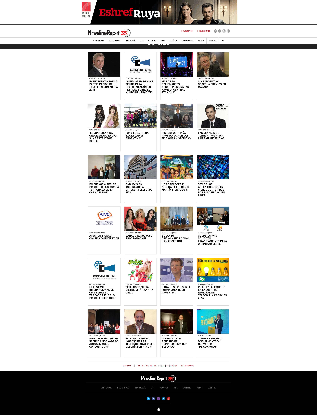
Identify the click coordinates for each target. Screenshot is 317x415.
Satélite (187, 388)
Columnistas (187, 40)
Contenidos (106, 388)
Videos (201, 40)
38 (147, 366)
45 (176, 366)
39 (151, 366)
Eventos (212, 40)
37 (143, 366)
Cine (176, 388)
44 (172, 366)
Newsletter (187, 31)
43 (167, 366)
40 (155, 366)
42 (163, 366)
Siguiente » (189, 366)
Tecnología (140, 388)
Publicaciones (203, 31)
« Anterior (127, 366)
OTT (153, 388)
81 (182, 366)
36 (139, 366)
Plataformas (123, 388)
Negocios (164, 388)
